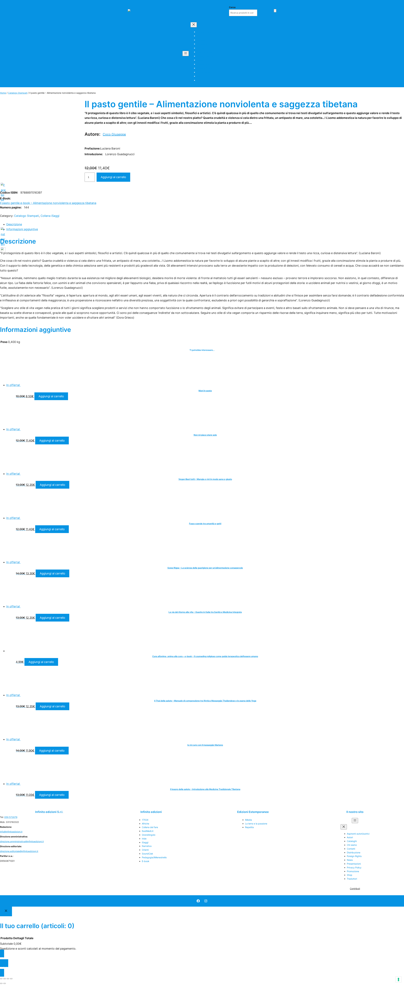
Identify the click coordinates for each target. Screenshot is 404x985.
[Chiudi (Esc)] (11, 978)
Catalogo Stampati (17, 92)
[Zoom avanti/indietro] (1, 978)
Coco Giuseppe (114, 134)
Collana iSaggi (50, 215)
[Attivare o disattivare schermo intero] (4, 978)
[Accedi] (270, 10)
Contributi (355, 888)
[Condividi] (8, 978)
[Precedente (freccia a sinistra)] (1, 983)
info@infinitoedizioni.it (11, 831)
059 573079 (10, 817)
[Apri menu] (185, 53)
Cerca (232, 7)
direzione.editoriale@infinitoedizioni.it (19, 851)
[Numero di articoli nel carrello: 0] (275, 10)
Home (3, 92)
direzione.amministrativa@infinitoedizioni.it (22, 841)
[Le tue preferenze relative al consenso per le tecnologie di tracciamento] (398, 979)
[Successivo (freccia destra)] (4, 983)
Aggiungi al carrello (113, 177)
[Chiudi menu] (193, 24)
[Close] (6, 911)
